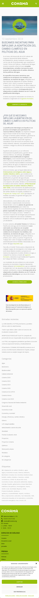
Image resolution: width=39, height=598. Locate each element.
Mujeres (19, 489)
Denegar (20, 587)
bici (16, 475)
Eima (2, 543)
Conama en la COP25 (8, 392)
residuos (27, 493)
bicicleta (20, 475)
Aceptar (19, 582)
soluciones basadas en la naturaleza (13, 498)
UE (25, 500)
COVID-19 (13, 479)
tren (17, 500)
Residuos (5, 452)
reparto (21, 493)
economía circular (7, 482)
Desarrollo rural (7, 406)
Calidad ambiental (7, 374)
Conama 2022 (6, 381)
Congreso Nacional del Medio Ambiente (14, 402)
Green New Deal (26, 484)
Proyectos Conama (8, 442)
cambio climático (12, 477)
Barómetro (5, 367)
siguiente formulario (27, 98)
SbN (32, 496)
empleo (30, 482)
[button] (36, 563)
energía (4, 484)
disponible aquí (17, 243)
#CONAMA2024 (19, 266)
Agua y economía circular (10, 472)
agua (26, 470)
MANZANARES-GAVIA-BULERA (11, 427)
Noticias (3, 556)
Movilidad (5, 431)
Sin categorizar (6, 460)
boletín (4, 477)
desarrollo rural (22, 479)
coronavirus (5, 479)
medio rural (5, 489)
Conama (3, 538)
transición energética (8, 500)
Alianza (20, 472)
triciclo (21, 500)
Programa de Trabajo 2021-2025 (13, 193)
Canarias (21, 477)
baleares (27, 472)
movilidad (13, 489)
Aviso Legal (31, 595)
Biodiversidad (6, 370)
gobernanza (17, 484)
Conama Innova (6, 395)
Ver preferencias (19, 592)
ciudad (27, 477)
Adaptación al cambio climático (14, 470)
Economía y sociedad (8, 413)
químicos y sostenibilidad (10, 493)
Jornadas (4, 546)
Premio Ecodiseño (7, 491)
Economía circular (7, 410)
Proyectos (5, 438)
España (9, 484)
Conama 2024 (6, 385)
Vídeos (3, 559)
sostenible (29, 498)
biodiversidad (28, 475)
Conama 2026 (6, 388)
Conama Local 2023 (8, 399)
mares (28, 486)
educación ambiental (20, 482)
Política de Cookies (10, 595)
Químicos (5, 445)
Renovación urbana (8, 449)
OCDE (24, 489)
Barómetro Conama (8, 475)
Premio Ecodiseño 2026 (9, 435)
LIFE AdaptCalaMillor (8, 424)
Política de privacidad (21, 595)
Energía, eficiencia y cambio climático (13, 417)
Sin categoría (6, 456)
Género (4, 420)
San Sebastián (26, 496)
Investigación (21, 486)
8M (3, 470)
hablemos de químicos (9, 486)
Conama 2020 (6, 377)
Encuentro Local (6, 541)
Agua (3, 363)
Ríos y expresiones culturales (11, 496)
